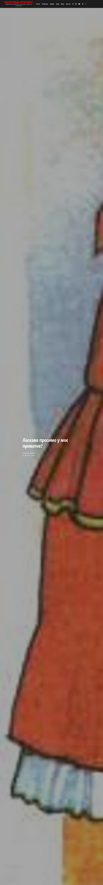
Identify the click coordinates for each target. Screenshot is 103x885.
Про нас (68, 4)
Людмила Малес (29, 453)
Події (57, 4)
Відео (62, 4)
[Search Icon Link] (86, 4)
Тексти (38, 4)
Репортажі (45, 4)
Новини (52, 4)
